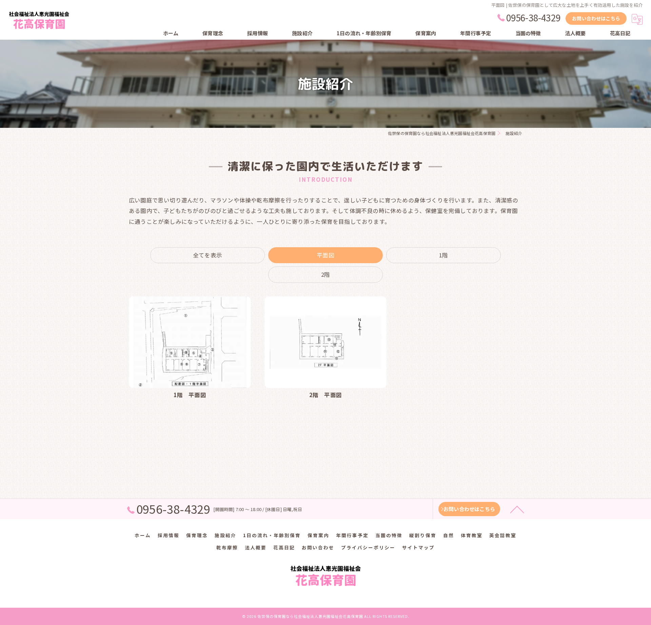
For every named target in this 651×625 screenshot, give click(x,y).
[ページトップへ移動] (517, 509)
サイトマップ (418, 547)
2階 (325, 274)
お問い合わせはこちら (596, 18)
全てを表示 (207, 255)
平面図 (325, 255)
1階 (443, 255)
